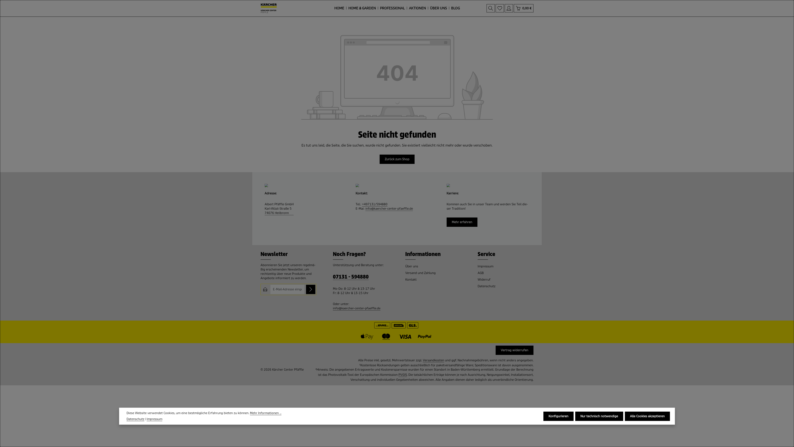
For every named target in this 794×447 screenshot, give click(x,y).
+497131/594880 (374, 204)
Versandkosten (433, 360)
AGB (481, 273)
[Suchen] (491, 8)
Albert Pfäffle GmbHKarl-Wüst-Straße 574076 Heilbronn (279, 208)
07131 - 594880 (351, 277)
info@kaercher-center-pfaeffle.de (389, 208)
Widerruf (484, 279)
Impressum (485, 266)
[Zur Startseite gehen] (269, 8)
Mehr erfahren (462, 222)
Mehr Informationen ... (265, 413)
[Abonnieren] (310, 289)
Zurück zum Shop (397, 159)
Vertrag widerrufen (514, 350)
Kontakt (411, 279)
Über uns (411, 266)
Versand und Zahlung (420, 273)
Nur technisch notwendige (599, 416)
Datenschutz (486, 286)
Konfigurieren (558, 416)
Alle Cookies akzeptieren (647, 416)
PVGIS (402, 375)
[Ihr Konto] (509, 8)
